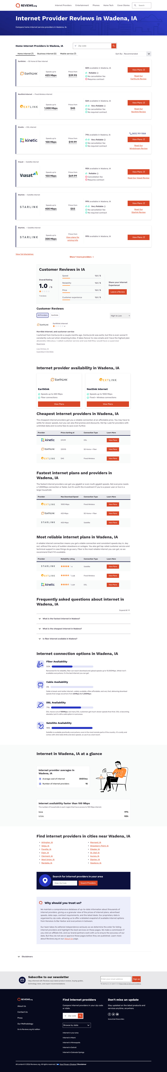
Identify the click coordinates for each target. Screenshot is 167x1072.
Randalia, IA (46, 863)
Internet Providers (63, 5)
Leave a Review (118, 292)
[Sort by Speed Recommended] (137, 53)
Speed (65, 276)
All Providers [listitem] (42, 315)
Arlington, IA (47, 842)
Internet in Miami (69, 1038)
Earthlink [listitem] (54, 315)
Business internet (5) (46, 53)
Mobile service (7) (68, 53)
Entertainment (82, 5)
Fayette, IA (46, 849)
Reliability (66, 283)
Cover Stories (123, 5)
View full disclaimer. (25, 254)
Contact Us (22, 1012)
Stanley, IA (95, 859)
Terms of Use (111, 1019)
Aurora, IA (94, 856)
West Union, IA (48, 859)
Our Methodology (25, 1024)
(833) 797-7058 (139, 133)
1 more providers (82, 257)
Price (64, 290)
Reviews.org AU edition (31, 1029)
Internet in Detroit (69, 1047)
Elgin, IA (45, 853)
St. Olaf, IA (95, 853)
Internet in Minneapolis (72, 1043)
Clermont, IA (47, 856)
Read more (41, 344)
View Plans (137, 70)
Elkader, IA (95, 849)
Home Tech (108, 5)
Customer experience (72, 297)
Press (19, 1018)
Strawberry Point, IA (99, 846)
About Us (68, 939)
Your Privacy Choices (68, 1064)
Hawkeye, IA (95, 863)
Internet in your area (70, 1033)
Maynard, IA (95, 842)
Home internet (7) (25, 53)
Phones (96, 5)
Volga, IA (45, 846)
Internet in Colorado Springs (73, 1052)
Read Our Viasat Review (138, 178)
